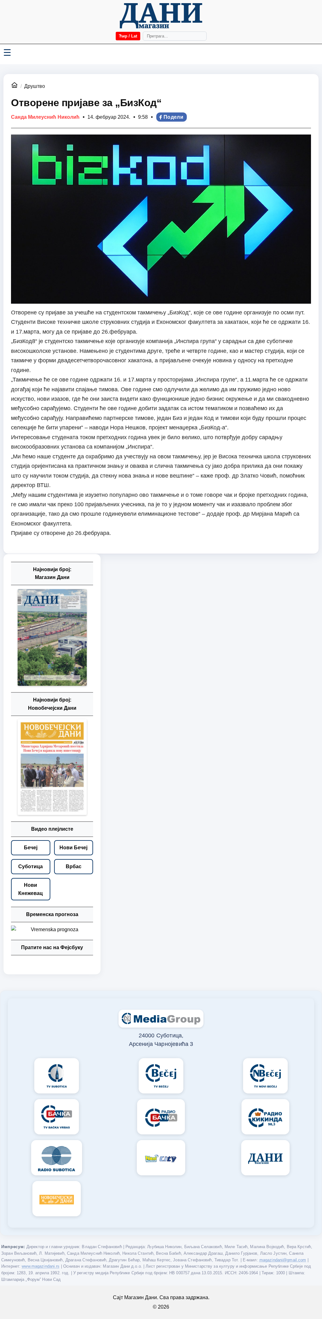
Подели (173, 117)
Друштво (34, 86)
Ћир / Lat (128, 36)
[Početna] (161, 15)
